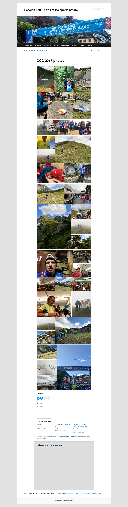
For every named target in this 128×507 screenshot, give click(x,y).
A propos (89, 45)
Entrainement (28, 45)
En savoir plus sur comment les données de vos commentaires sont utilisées (79, 493)
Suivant (101, 51)
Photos (82, 45)
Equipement (38, 45)
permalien (44, 438)
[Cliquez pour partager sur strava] (48, 398)
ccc (79, 436)
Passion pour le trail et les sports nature (51, 10)
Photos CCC (40, 425)
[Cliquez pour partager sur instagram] (45, 398)
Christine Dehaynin (42, 51)
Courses (56, 45)
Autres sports (65, 45)
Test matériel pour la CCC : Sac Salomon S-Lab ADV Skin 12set (81, 426)
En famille (74, 45)
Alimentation (47, 45)
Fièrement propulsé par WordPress (64, 500)
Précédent (93, 51)
